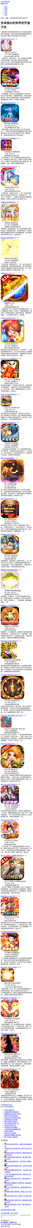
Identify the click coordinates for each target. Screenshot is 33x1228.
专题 (5, 14)
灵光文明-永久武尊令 (7, 820)
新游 (5, 9)
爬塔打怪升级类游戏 (11, 1116)
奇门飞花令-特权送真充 (8, 1069)
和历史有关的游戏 (10, 1133)
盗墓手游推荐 (8, 1131)
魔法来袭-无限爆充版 (7, 103)
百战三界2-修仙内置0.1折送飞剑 (11, 715)
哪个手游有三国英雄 (11, 1137)
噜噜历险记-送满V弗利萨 (9, 641)
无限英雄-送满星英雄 (7, 202)
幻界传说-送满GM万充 (8, 167)
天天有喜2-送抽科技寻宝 (9, 675)
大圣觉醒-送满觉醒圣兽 (8, 932)
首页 (5, 7)
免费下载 (4, 1226)
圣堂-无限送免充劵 (7, 499)
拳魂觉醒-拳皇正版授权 (8, 67)
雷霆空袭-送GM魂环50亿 (9, 1033)
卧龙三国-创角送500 (7, 744)
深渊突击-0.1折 (5, 273)
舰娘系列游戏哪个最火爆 (12, 1135)
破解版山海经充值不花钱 (12, 1114)
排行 (5, 12)
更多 (12, 1106)
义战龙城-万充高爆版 (7, 422)
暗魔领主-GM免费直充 (8, 605)
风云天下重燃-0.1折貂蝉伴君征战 (11, 855)
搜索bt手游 (4, 3)
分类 (5, 11)
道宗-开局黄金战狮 (7, 458)
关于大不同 (14, 1213)
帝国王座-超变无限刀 (7, 238)
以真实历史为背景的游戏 (12, 1117)
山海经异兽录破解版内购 (12, 1129)
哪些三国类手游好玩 (11, 1121)
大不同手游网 (5, 1)
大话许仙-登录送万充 (7, 318)
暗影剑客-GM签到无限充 (9, 967)
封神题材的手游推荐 (11, 1119)
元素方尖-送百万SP (7, 39)
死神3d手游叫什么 (10, 1125)
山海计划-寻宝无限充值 (8, 394)
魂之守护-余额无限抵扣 (8, 784)
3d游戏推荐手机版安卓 (11, 1112)
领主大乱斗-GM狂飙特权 (9, 359)
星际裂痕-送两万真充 (7, 534)
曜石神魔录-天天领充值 (8, 998)
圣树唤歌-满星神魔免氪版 (9, 570)
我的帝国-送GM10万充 (8, 896)
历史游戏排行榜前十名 (11, 1123)
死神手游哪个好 (9, 1110)
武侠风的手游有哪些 (11, 1127)
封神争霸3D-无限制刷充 (8, 138)
